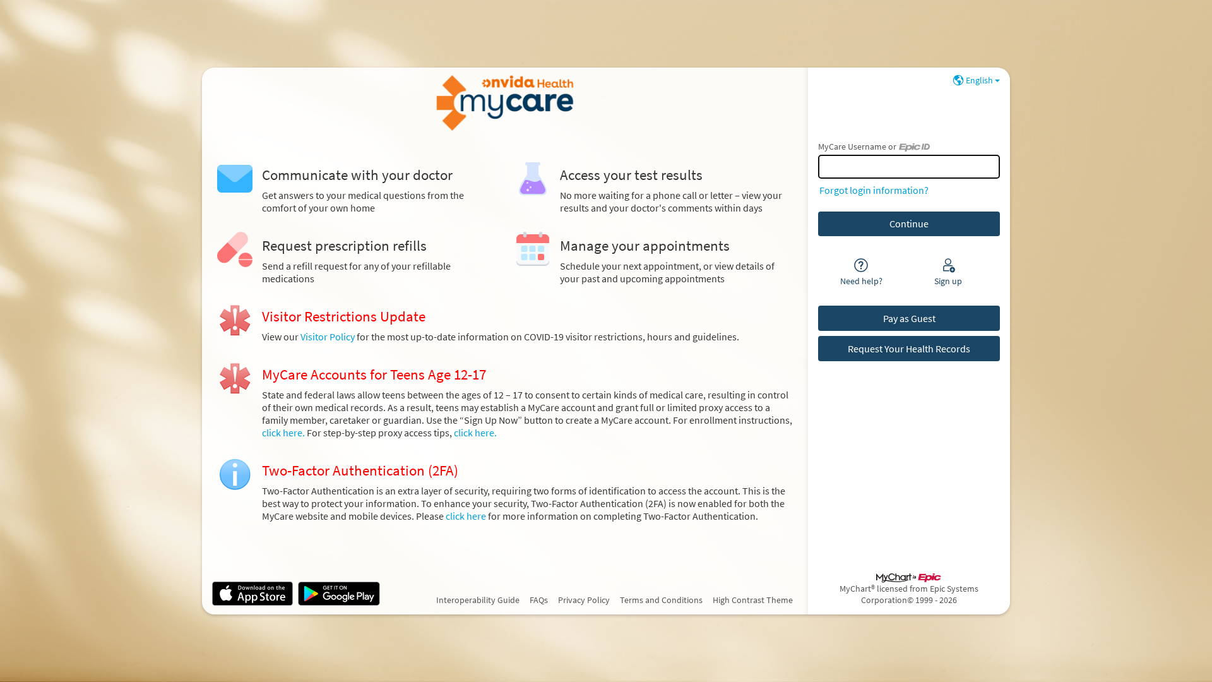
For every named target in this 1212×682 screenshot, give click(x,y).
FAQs (539, 600)
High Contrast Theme (753, 600)
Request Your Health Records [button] (909, 348)
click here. (284, 432)
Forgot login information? (874, 190)
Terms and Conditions (661, 600)
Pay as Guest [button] (909, 318)
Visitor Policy (327, 336)
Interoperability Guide (478, 600)
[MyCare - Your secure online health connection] (505, 103)
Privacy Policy (584, 600)
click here (467, 516)
